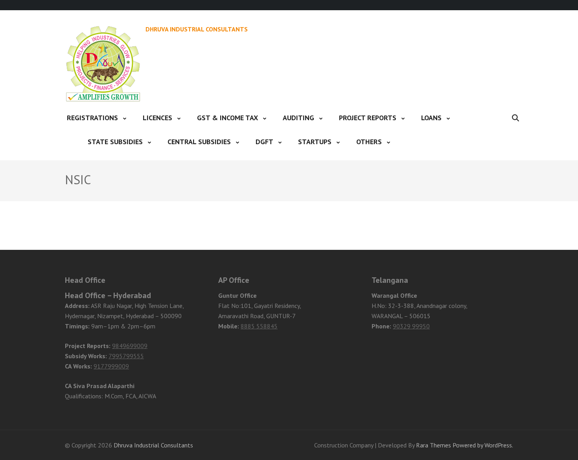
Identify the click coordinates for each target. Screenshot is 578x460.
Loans (431, 117)
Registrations (92, 117)
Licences (157, 117)
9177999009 (111, 366)
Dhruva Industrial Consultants (196, 29)
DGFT (264, 141)
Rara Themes (433, 445)
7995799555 (126, 356)
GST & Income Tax (227, 117)
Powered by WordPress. (483, 445)
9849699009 (129, 346)
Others (369, 141)
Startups (314, 141)
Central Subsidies (199, 141)
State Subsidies (115, 141)
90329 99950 (411, 326)
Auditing (298, 117)
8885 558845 (259, 326)
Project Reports (367, 117)
